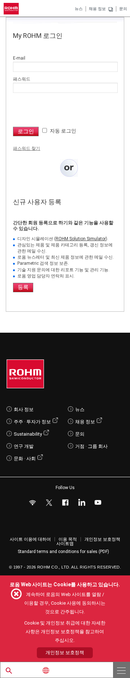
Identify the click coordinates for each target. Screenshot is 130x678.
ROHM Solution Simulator (81, 238)
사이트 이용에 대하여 (30, 539)
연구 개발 (24, 446)
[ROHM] (12, 8)
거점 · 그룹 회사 (91, 446)
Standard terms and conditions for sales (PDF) (63, 551)
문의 (123, 9)
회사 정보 (24, 409)
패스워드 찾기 (26, 148)
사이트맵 (65, 543)
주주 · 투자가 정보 (32, 421)
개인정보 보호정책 (102, 539)
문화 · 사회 (25, 458)
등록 (23, 287)
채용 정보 (97, 9)
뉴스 (79, 9)
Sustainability (28, 434)
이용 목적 (67, 539)
